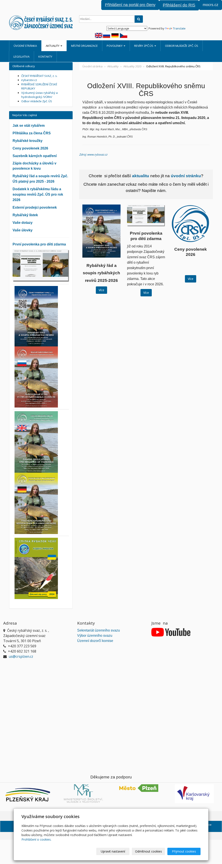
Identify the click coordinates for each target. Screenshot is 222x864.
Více (101, 290)
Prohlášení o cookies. (36, 839)
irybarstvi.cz (29, 80)
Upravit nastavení (113, 851)
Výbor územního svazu (94, 635)
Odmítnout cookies (148, 851)
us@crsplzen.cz (21, 656)
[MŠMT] (83, 793)
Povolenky (115, 46)
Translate (179, 28)
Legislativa (21, 56)
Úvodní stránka (25, 46)
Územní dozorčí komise (95, 641)
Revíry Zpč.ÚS (144, 46)
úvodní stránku (186, 176)
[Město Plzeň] (139, 788)
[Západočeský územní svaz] (41, 22)
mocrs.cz (210, 5)
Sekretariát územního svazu (98, 630)
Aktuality (53, 46)
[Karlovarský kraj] (194, 793)
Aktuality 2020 (132, 66)
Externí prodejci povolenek (35, 207)
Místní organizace (84, 46)
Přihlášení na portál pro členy (130, 5)
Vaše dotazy (23, 222)
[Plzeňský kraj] (28, 794)
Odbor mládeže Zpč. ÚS (181, 46)
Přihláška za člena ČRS (32, 133)
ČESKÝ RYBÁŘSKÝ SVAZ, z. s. (39, 76)
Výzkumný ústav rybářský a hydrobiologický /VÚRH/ (39, 95)
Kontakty (45, 56)
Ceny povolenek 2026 (30, 148)
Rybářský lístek (25, 215)
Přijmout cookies (184, 851)
